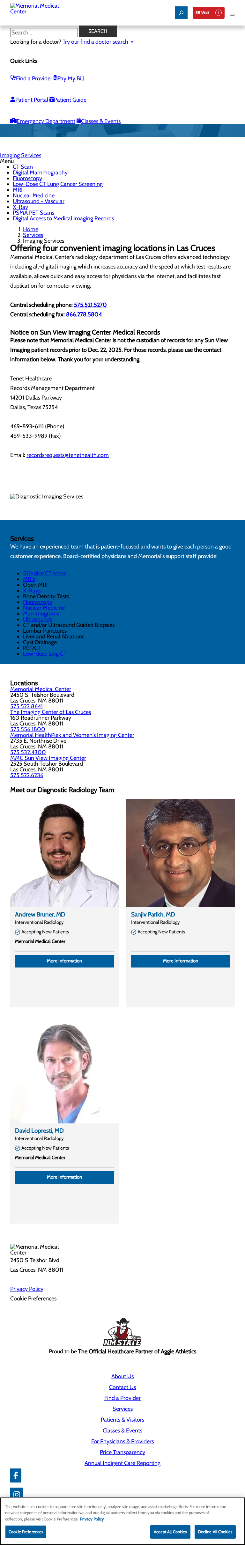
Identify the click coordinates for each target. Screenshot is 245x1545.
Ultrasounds (37, 619)
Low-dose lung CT (45, 653)
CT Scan (23, 166)
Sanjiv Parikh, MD (153, 914)
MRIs (29, 579)
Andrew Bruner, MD (40, 914)
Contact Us (122, 1387)
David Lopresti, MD (39, 1130)
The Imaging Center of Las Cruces (50, 712)
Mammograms (41, 613)
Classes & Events (101, 121)
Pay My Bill (70, 78)
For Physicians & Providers (122, 1441)
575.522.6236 (26, 775)
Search (97, 31)
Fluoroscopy (27, 178)
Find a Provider (34, 78)
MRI (18, 189)
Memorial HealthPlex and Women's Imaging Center (72, 735)
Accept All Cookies (170, 1531)
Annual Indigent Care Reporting (122, 1463)
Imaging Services (20, 155)
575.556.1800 (27, 729)
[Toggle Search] (181, 12)
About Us (122, 1376)
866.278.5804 (84, 314)
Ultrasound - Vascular (38, 201)
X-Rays (32, 590)
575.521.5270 (90, 304)
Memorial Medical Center (40, 689)
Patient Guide (70, 99)
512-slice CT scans (44, 573)
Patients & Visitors (122, 1420)
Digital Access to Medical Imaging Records (63, 218)
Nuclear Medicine (34, 195)
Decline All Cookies (215, 1531)
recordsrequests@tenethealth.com (67, 455)
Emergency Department (46, 121)
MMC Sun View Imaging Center (48, 757)
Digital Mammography (41, 172)
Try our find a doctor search (95, 41)
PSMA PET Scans (33, 212)
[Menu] (232, 15)
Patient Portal (31, 99)
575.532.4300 (28, 752)
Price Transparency (122, 1452)
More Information (64, 961)
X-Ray (20, 206)
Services (33, 235)
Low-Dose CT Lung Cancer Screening (58, 184)
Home (30, 229)
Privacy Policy (26, 1288)
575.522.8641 (26, 706)
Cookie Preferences (26, 1531)
